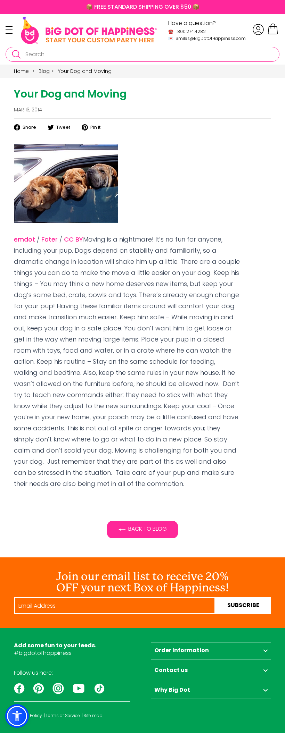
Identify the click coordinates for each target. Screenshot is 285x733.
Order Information (181, 651)
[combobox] (142, 54)
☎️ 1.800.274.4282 (187, 31)
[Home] (89, 30)
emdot (24, 239)
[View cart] (273, 33)
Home (21, 71)
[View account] (258, 29)
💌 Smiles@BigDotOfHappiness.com (207, 38)
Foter (49, 239)
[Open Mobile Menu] (13, 29)
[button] (17, 716)
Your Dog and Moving (85, 71)
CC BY (73, 239)
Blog (44, 71)
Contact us (171, 670)
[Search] (16, 54)
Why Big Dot (172, 690)
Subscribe (243, 605)
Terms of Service (63, 715)
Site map (93, 715)
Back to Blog (147, 529)
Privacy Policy (28, 715)
